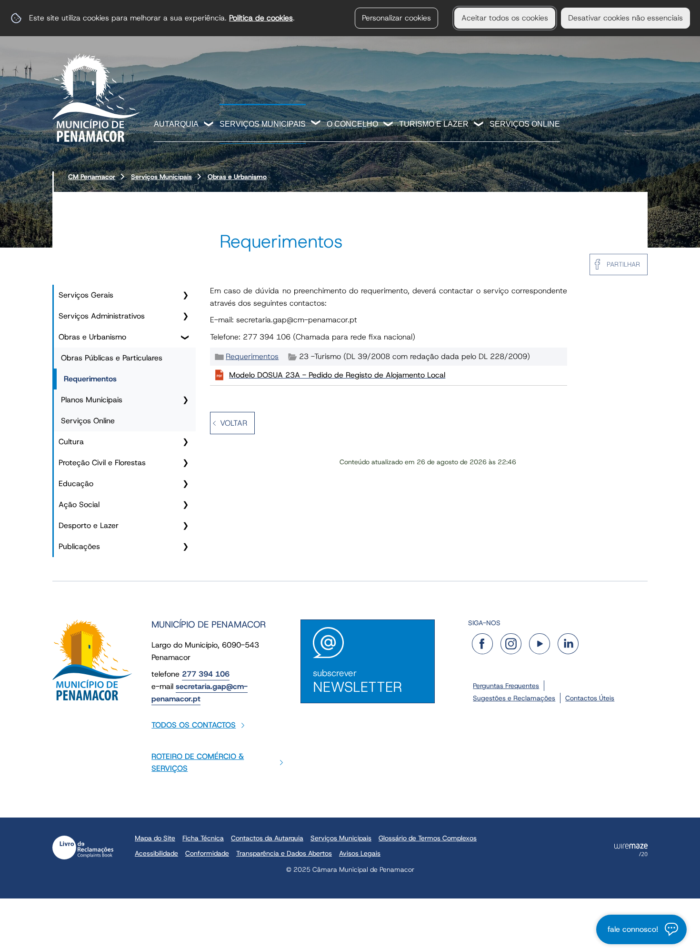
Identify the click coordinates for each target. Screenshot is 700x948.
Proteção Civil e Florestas (102, 463)
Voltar (233, 423)
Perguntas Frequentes (506, 685)
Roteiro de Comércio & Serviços (197, 762)
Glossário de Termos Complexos (428, 838)
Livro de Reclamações (82, 847)
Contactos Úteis (589, 698)
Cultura (71, 442)
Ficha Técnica (203, 838)
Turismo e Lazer (434, 124)
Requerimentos (90, 379)
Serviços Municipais (263, 124)
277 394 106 (206, 674)
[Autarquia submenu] (209, 125)
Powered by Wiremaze (631, 850)
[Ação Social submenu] (185, 504)
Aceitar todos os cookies (504, 18)
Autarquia (176, 124)
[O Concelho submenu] (388, 125)
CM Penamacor (91, 176)
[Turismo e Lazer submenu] (479, 125)
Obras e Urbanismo (237, 176)
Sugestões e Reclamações (514, 698)
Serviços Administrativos (102, 316)
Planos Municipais (91, 400)
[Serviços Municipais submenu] (316, 124)
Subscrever (357, 681)
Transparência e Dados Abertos (284, 853)
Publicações (79, 546)
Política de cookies (261, 18)
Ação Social (79, 504)
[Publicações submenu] (185, 546)
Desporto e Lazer (89, 525)
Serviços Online (525, 124)
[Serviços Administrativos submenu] (185, 316)
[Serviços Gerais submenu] (185, 295)
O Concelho (352, 124)
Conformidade (207, 853)
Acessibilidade (156, 853)
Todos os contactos (193, 725)
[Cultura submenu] (185, 441)
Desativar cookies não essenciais (625, 18)
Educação (76, 484)
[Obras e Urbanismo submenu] (185, 337)
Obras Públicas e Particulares (111, 358)
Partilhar (623, 264)
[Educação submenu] (185, 483)
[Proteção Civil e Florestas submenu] (185, 462)
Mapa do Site (155, 838)
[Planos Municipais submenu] (185, 399)
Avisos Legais (359, 853)
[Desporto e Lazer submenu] (185, 525)
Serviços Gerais (86, 295)
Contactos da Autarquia (267, 838)
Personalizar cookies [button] (396, 18)
